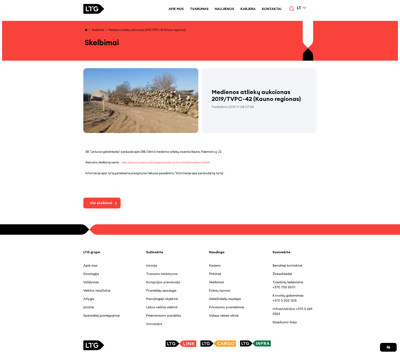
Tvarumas (199, 9)
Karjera (248, 9)
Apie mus (176, 9)
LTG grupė (91, 252)
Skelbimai (98, 29)
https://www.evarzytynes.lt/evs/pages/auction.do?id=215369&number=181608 (166, 162)
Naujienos (224, 9)
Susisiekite (281, 252)
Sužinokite (154, 252)
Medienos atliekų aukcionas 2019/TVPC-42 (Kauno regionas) (147, 29)
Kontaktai (271, 9)
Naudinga (216, 252)
